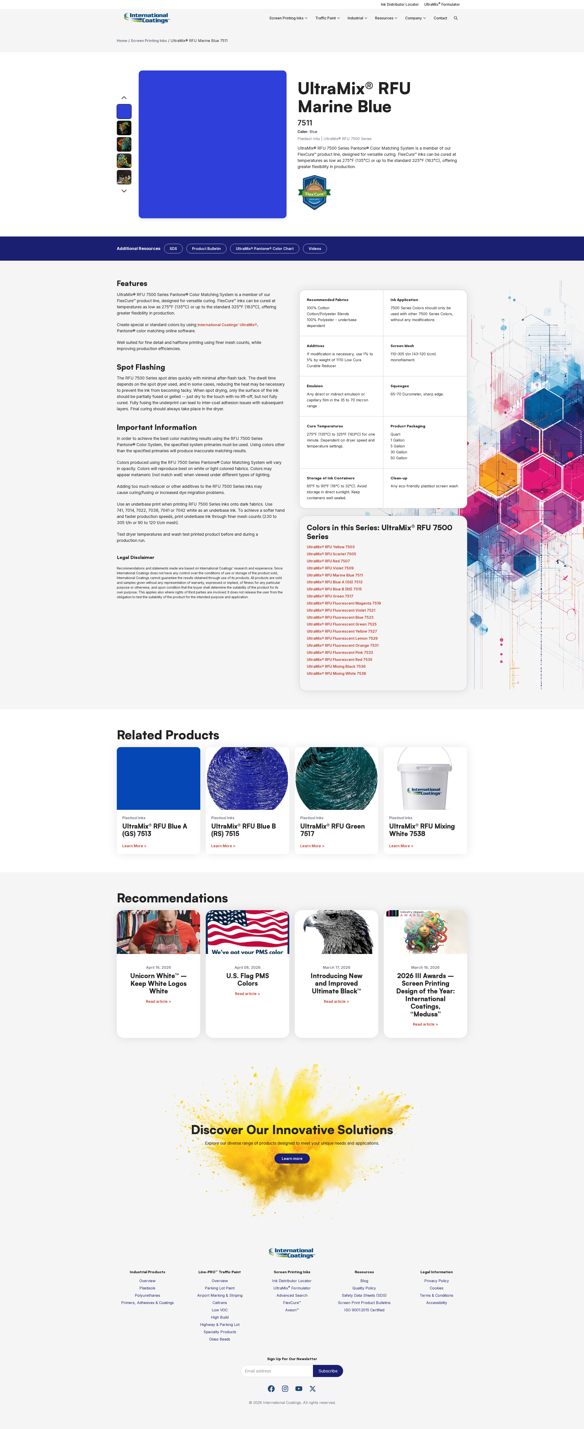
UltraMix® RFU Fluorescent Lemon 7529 (342, 638)
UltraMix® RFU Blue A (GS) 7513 (334, 582)
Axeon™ (292, 1310)
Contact (440, 18)
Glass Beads (219, 1339)
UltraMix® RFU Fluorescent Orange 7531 (342, 645)
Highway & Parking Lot (220, 1324)
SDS (173, 248)
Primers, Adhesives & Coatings (147, 1302)
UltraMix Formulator (442, 4)
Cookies (436, 1288)
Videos (315, 248)
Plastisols (147, 1288)
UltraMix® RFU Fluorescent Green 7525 (342, 624)
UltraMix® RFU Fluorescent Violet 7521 (341, 610)
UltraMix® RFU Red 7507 (328, 561)
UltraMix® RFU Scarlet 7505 (331, 554)
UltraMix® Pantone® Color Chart (265, 248)
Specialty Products (219, 1332)
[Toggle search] (456, 18)
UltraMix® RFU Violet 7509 (330, 568)
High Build (220, 1317)
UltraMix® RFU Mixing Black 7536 (336, 666)
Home (122, 40)
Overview (147, 1280)
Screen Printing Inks (149, 40)
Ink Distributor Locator (400, 4)
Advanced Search (292, 1295)
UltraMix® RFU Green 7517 (330, 596)
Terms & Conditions (436, 1295)
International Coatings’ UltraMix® (227, 324)
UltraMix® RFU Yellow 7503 (331, 547)
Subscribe (328, 1371)
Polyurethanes (147, 1295)
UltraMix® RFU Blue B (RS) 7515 (334, 589)
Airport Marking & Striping (219, 1295)
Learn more (292, 1158)
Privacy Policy (436, 1280)
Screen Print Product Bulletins (364, 1302)
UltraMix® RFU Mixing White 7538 (336, 673)
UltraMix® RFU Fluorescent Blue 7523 (340, 617)
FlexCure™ (292, 1302)
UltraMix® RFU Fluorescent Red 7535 (339, 659)
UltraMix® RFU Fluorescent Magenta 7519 (344, 603)
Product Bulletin (206, 248)
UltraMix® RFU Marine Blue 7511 (335, 575)
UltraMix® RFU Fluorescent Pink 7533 (340, 652)
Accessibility (436, 1302)
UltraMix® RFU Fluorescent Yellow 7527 (342, 631)
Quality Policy (364, 1288)
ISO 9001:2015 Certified (364, 1310)
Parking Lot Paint (220, 1288)
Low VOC (220, 1310)
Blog (364, 1280)
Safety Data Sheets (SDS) (364, 1295)
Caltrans (220, 1302)
